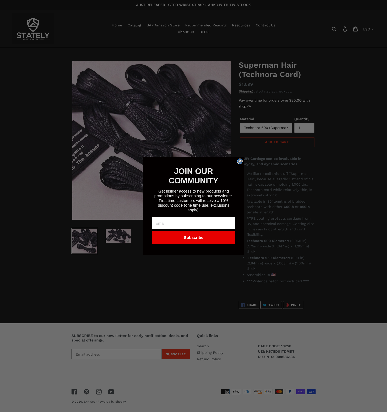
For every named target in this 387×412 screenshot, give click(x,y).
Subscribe (193, 237)
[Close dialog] (240, 161)
